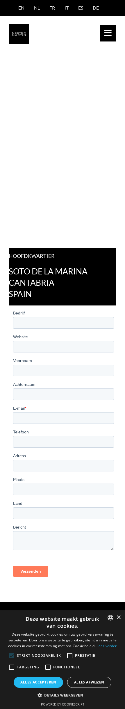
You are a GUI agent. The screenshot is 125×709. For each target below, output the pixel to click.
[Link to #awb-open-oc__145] (108, 33)
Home (14, 70)
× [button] (118, 617)
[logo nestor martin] (19, 26)
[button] (62, 695)
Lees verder (107, 645)
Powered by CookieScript (62, 704)
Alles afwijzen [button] (89, 682)
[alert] (62, 659)
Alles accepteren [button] (38, 682)
